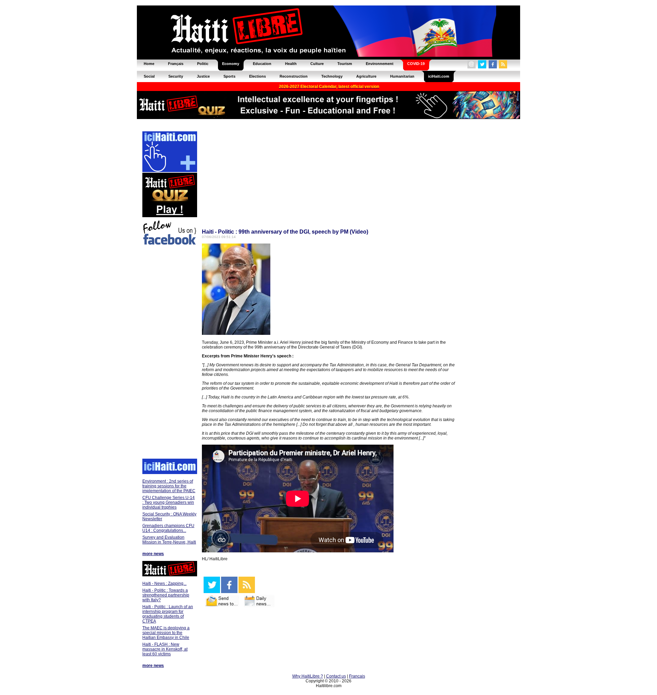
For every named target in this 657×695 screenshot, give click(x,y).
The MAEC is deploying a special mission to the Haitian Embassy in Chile (166, 633)
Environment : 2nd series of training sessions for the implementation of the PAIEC (168, 486)
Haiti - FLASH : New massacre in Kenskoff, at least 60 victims (165, 649)
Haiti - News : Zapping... (164, 583)
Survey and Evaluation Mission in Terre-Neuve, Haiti (169, 540)
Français (357, 676)
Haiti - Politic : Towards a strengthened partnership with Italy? (165, 595)
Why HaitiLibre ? (307, 676)
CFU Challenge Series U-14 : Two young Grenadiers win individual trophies (168, 502)
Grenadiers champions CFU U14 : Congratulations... (168, 528)
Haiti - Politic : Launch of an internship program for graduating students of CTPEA (167, 614)
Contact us (336, 676)
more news (153, 553)
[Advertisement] (169, 353)
